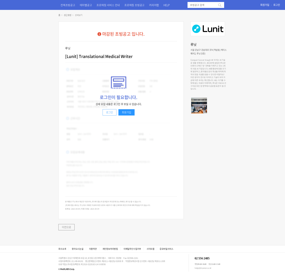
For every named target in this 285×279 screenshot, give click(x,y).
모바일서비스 (167, 248)
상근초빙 (67, 14)
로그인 (276, 5)
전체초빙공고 (68, 5)
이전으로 (66, 227)
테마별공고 (86, 5)
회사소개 (62, 248)
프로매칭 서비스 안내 (108, 5)
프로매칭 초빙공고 (134, 5)
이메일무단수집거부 (132, 248)
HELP (166, 5)
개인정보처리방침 (110, 248)
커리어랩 (154, 5)
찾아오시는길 (77, 248)
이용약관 (93, 248)
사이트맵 (150, 248)
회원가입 (264, 5)
